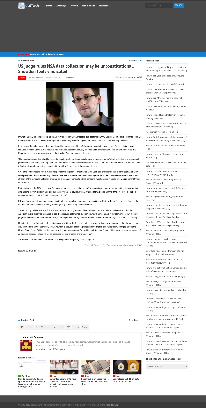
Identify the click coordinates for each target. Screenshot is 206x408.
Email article (122, 77)
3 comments (69, 77)
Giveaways (61, 5)
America (29, 327)
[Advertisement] (103, 30)
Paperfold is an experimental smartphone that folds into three (95, 381)
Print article (134, 77)
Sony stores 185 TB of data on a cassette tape (126, 380)
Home (49, 5)
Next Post (134, 60)
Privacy (76, 327)
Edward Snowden (42, 327)
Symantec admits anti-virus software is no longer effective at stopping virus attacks (63, 383)
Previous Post (27, 60)
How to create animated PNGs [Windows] (165, 84)
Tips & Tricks (88, 5)
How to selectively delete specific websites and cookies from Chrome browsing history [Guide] (32, 383)
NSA (68, 327)
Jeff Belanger (37, 77)
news (62, 327)
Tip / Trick (25, 376)
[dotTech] (28, 7)
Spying (84, 327)
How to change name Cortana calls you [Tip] (166, 276)
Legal (54, 327)
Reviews (74, 5)
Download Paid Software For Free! (47, 54)
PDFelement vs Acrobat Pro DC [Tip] (162, 132)
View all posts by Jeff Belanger (51, 349)
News (22, 77)
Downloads (104, 5)
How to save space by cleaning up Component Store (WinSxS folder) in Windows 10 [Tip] (166, 242)
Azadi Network (112, 405)
